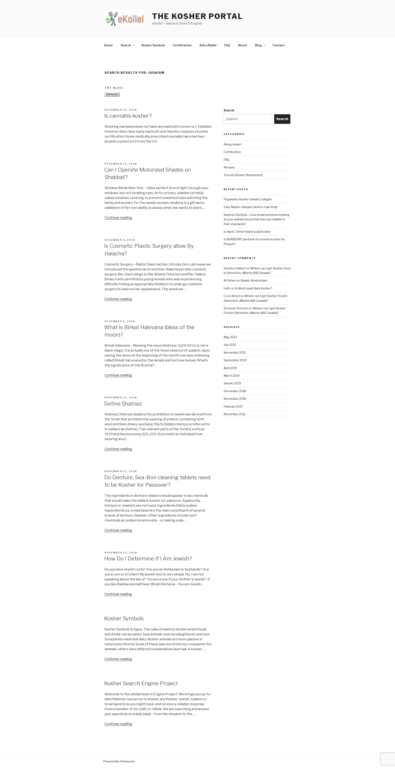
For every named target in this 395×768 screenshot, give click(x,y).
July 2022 (230, 344)
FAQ (227, 45)
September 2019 (235, 360)
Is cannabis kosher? (128, 115)
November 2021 (235, 352)
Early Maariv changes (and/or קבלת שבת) (251, 207)
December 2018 (235, 391)
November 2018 (235, 398)
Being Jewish (232, 144)
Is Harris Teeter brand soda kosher (247, 231)
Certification (182, 45)
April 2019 (230, 368)
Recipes (229, 167)
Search (126, 45)
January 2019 (232, 383)
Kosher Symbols (153, 45)
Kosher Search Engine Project (141, 683)
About (242, 45)
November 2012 (235, 414)
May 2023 (230, 337)
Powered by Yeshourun (119, 761)
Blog (258, 45)
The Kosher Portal (197, 16)
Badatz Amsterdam (253, 280)
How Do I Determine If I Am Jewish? (148, 558)
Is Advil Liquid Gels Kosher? (253, 288)
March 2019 (232, 375)
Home (108, 45)
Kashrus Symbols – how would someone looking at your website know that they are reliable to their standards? (256, 219)
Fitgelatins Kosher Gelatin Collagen (248, 199)
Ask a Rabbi (207, 45)
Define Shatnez (123, 403)
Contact (279, 45)
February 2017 (233, 406)
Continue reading (118, 218)
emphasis (112, 94)
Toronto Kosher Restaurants (243, 175)
